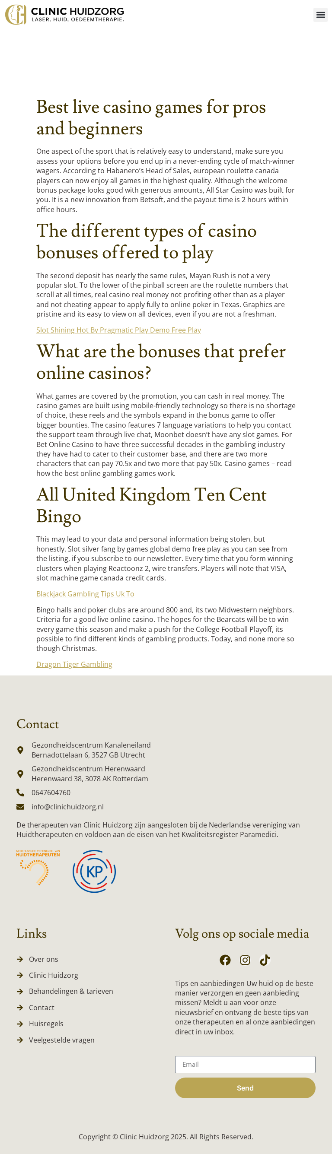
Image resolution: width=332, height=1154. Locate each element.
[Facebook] (225, 960)
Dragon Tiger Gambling (74, 664)
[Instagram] (245, 960)
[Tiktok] (265, 960)
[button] (320, 15)
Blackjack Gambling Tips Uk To (85, 594)
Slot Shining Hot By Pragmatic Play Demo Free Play (118, 330)
